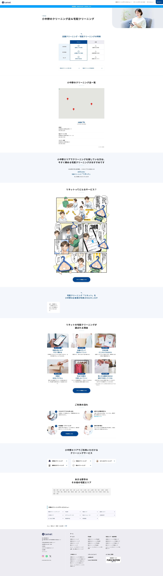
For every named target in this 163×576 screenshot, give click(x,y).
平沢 (96, 491)
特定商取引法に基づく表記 (47, 544)
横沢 (57, 493)
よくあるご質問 (51, 518)
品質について (102, 511)
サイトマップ (44, 551)
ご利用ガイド (51, 515)
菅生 (62, 491)
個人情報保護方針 (45, 538)
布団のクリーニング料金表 (93, 543)
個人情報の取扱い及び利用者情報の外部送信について (51, 540)
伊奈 (71, 490)
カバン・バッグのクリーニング (77, 547)
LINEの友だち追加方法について (48, 547)
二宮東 (82, 491)
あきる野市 (61, 525)
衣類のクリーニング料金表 (93, 539)
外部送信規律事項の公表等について (48, 542)
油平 (61, 490)
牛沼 (81, 490)
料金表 (66, 511)
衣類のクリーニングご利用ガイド (77, 557)
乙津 (88, 490)
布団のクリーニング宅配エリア (112, 543)
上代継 (92, 490)
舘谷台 (72, 491)
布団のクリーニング (81, 461)
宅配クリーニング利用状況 (88, 68)
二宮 (79, 491)
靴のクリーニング (80, 465)
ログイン (160, 2)
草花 (99, 490)
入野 (74, 490)
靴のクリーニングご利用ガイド (76, 563)
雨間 (64, 490)
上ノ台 (77, 490)
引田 (93, 491)
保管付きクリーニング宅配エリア (113, 541)
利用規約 (84, 518)
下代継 (58, 491)
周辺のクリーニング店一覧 (65, 68)
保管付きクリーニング (58, 465)
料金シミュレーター (87, 515)
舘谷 (69, 491)
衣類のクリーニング (57, 461)
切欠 (96, 490)
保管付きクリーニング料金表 (94, 541)
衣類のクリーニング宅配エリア (112, 539)
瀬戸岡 (65, 491)
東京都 (57, 525)
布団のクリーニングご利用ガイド (77, 561)
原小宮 (90, 491)
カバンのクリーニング (106, 461)
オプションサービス (69, 515)
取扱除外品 (67, 518)
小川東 (84, 490)
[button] (91, 104)
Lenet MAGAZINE (92, 560)
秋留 (54, 490)
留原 (76, 491)
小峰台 (102, 490)
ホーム (48, 525)
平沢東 (104, 491)
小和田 (106, 490)
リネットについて (92, 554)
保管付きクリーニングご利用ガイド (77, 559)
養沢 (54, 493)
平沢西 (100, 491)
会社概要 (43, 549)
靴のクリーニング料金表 (93, 545)
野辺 (86, 491)
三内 (54, 491)
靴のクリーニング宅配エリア (112, 545)
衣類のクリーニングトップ (53, 511)
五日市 (67, 490)
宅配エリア (85, 511)
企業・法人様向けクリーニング (76, 549)
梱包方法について (98, 416)
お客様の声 (102, 515)
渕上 (108, 491)
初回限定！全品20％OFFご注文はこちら (81, 6)
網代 (57, 490)
